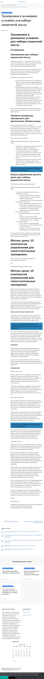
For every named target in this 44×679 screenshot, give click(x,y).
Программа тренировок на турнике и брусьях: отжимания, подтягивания (31, 572)
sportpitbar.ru (14, 668)
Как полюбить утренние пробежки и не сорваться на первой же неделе (22, 531)
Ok (4, 677)
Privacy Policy (26, 612)
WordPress (13, 670)
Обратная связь (27, 615)
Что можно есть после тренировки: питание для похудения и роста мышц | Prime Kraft (9, 591)
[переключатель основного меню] (1, 1)
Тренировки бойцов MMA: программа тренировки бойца (11, 572)
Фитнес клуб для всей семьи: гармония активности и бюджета (19, 545)
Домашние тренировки (7, 12)
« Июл (14, 661)
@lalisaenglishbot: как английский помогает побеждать (18, 549)
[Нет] (11, 677)
